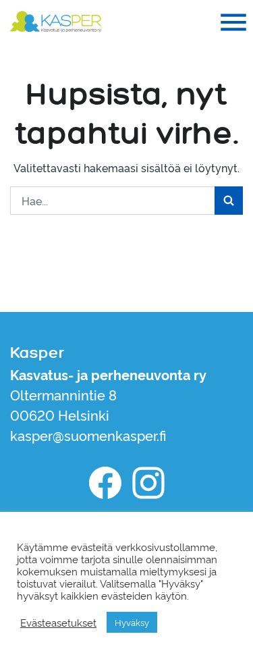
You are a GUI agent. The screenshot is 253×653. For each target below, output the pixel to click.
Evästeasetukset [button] (58, 623)
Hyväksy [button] (132, 622)
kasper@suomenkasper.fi (88, 434)
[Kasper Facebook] (105, 483)
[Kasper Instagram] (148, 483)
